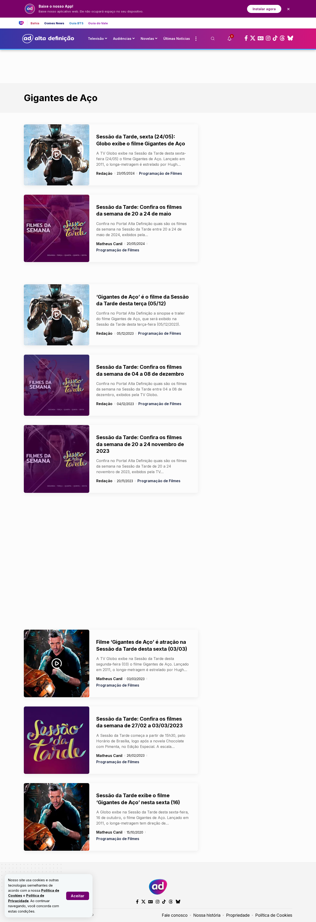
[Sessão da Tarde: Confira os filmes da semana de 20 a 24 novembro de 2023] (56, 459)
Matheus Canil (109, 243)
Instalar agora (264, 9)
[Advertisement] (158, 65)
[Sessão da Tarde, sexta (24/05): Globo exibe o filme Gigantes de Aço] (56, 154)
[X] (253, 38)
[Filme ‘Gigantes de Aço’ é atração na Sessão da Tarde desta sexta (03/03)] (56, 663)
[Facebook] (246, 38)
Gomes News (54, 23)
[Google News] (261, 38)
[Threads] (282, 38)
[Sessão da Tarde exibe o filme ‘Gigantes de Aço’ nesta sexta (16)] (56, 817)
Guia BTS (76, 23)
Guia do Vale (98, 23)
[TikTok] (275, 38)
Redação (104, 173)
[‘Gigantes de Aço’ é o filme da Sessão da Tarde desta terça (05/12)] (56, 314)
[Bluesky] (290, 38)
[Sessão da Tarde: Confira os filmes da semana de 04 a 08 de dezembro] (56, 385)
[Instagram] (268, 38)
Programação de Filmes (160, 173)
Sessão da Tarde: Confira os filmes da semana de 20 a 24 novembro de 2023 (140, 444)
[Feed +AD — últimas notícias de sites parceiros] (23, 22)
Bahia (35, 23)
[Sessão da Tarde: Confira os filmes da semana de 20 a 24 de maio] (56, 228)
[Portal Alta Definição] (158, 887)
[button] (77, 896)
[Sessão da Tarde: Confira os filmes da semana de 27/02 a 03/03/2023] (56, 740)
